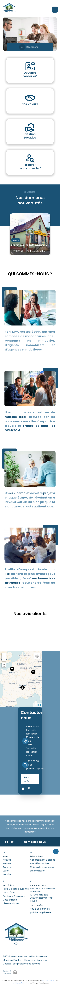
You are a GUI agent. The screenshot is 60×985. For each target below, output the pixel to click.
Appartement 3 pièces (42, 859)
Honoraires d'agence (35, 960)
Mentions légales (12, 960)
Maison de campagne (42, 867)
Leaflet (37, 705)
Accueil (7, 859)
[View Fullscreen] (4, 665)
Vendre (7, 874)
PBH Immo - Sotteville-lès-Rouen (32, 730)
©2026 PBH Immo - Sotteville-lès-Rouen (25, 956)
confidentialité (48, 980)
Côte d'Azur (9, 892)
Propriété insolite (39, 863)
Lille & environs (11, 903)
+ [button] (4, 655)
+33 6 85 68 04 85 (40, 908)
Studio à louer (37, 870)
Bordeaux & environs (14, 896)
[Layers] (37, 656)
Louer (6, 870)
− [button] (4, 659)
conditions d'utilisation (20, 983)
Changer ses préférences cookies (21, 963)
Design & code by (7, 972)
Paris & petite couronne (16, 888)
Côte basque (10, 899)
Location (19, 40)
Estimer (7, 863)
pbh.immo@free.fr (36, 768)
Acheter (7, 867)
